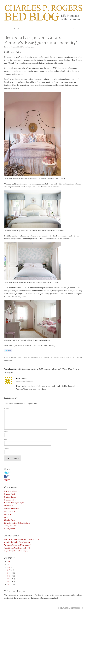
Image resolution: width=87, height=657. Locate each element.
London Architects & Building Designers (35, 282)
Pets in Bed (8, 514)
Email (5, 439)
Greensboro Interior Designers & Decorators (36, 230)
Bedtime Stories (10, 496)
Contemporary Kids (10, 340)
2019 (8, 564)
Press (6, 517)
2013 (8, 581)
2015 (8, 575)
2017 (8, 569)
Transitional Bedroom (11, 178)
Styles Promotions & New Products (17, 522)
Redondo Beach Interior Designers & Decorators (37, 178)
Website (6, 448)
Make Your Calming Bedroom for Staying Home (21, 539)
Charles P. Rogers (43, 357)
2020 (8, 561)
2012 (8, 584)
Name (5, 431)
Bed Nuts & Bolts (10, 491)
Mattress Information (11, 508)
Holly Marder (45, 340)
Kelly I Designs (60, 178)
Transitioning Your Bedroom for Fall (17, 547)
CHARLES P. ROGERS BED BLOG (71, 608)
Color (51, 357)
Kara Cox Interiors (57, 230)
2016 (8, 572)
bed (29, 357)
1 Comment (9, 360)
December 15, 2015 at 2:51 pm (24, 381)
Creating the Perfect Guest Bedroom (17, 542)
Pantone (62, 357)
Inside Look (8, 505)
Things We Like (10, 525)
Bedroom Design (16, 357)
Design (56, 357)
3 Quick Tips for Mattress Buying (16, 550)
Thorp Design (53, 282)
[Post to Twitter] (8, 351)
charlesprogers (29, 47)
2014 (8, 578)
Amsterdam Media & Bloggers (30, 340)
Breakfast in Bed (10, 499)
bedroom (34, 357)
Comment (7, 408)
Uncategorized (9, 528)
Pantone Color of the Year (73, 357)
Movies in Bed (9, 511)
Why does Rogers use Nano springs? (17, 544)
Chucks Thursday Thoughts (14, 502)
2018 (8, 567)
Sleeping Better (9, 519)
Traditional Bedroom (11, 230)
